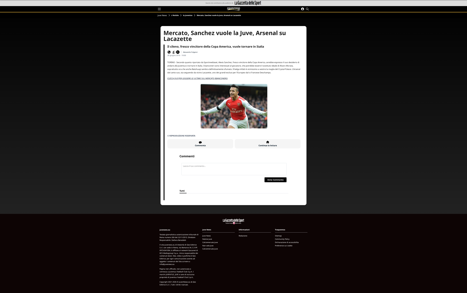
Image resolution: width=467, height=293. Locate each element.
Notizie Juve (207, 239)
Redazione (243, 236)
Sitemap (278, 236)
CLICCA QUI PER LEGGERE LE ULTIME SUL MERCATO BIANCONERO (197, 78)
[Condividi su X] (178, 52)
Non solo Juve (207, 245)
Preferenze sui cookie (283, 245)
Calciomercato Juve (210, 242)
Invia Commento (275, 179)
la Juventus (187, 15)
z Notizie (175, 15)
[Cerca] (307, 9)
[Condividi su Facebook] (173, 52)
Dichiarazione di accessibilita (287, 242)
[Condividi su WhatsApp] (169, 52)
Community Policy (282, 239)
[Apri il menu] (159, 9)
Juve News (162, 15)
